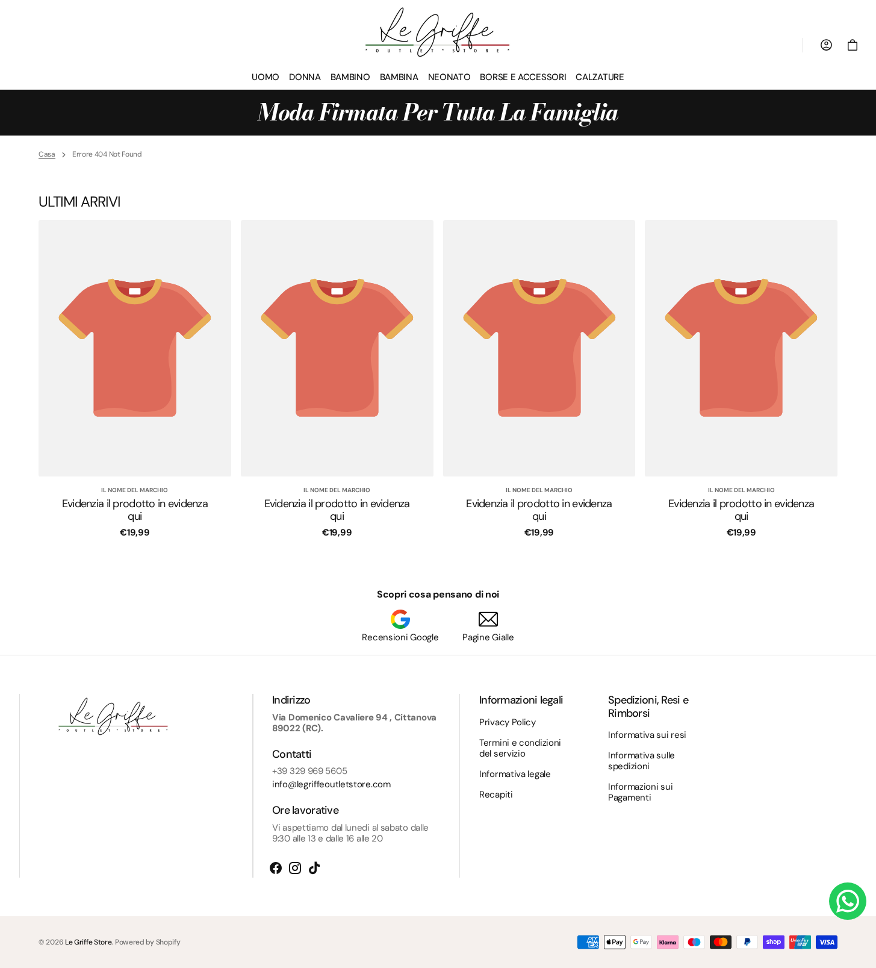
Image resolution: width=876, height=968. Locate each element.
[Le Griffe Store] (438, 32)
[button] (852, 45)
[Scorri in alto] (861, 953)
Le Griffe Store (88, 942)
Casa (47, 154)
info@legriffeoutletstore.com (331, 784)
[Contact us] (847, 901)
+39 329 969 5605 (309, 771)
